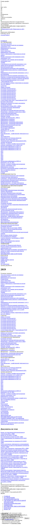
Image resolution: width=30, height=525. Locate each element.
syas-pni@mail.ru (5, 35)
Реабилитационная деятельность (9, 181)
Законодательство (5, 239)
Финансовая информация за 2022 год (11, 148)
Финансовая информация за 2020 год (11, 161)
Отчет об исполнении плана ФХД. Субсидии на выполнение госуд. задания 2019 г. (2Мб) (14, 456)
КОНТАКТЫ (7, 507)
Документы (4, 207)
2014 (2, 155)
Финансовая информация (8, 127)
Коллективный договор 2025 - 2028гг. (11, 106)
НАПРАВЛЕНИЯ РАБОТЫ (11, 499)
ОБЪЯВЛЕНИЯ (8, 505)
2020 (2, 159)
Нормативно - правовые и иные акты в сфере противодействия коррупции (13, 112)
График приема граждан (7, 259)
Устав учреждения (6, 51)
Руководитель (4, 49)
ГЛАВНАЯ (4, 40)
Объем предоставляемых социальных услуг (12, 65)
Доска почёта (4, 171)
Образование (4, 188)
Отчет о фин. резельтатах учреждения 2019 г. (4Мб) (15, 448)
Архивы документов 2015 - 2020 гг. (10, 117)
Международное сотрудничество (10, 222)
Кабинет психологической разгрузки (11, 125)
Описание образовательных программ (11, 193)
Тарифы (3, 62)
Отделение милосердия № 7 (8, 97)
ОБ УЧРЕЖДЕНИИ (9, 497)
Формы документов (6, 242)
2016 (2, 152)
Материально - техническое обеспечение (12, 122)
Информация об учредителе (8, 48)
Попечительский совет (7, 67)
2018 (2, 156)
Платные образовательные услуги (10, 214)
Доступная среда (5, 136)
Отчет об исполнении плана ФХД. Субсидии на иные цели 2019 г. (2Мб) (14, 459)
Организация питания (7, 126)
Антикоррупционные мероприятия (10, 107)
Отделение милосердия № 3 (8, 91)
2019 (2, 158)
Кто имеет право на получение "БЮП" (11, 227)
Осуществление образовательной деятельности (13, 180)
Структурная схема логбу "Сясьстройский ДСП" (14, 100)
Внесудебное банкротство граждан (10, 241)
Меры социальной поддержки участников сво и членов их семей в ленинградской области (14, 250)
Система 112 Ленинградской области (11, 245)
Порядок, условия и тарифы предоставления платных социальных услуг (13, 164)
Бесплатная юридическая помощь (10, 225)
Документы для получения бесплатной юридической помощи (11, 230)
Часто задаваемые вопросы (8, 169)
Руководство (4, 258)
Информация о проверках (8, 119)
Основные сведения (6, 43)
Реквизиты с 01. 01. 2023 (7, 162)
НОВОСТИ (4, 261)
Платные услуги (5, 252)
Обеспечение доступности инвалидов (11, 138)
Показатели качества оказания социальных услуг (14, 75)
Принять (27, 518)
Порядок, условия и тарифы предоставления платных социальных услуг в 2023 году (13, 144)
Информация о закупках (7, 167)
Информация (4, 256)
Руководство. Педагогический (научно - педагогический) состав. (11, 209)
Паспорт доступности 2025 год (9, 139)
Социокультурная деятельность (9, 177)
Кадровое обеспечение (7, 101)
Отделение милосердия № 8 (8, 98)
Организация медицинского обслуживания (12, 68)
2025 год (3, 132)
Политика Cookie (16, 523)
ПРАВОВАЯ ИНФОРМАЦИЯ (12, 503)
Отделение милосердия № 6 (8, 96)
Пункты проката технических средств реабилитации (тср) (11, 247)
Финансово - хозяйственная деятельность (12, 216)
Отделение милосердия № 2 (8, 90)
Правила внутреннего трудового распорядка (13, 103)
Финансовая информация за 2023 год (11, 146)
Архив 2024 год (5, 129)
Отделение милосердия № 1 (8, 88)
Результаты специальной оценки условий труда (14, 168)
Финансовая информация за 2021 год (11, 149)
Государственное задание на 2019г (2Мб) (12, 436)
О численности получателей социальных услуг (13, 64)
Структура (3, 85)
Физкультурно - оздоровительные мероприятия (13, 184)
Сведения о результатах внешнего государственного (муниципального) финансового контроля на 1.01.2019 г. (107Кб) (15, 480)
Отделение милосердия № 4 (8, 93)
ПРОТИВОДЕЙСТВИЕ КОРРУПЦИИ (11, 254)
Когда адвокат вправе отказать (9, 235)
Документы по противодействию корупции (13, 110)
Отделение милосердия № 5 (8, 94)
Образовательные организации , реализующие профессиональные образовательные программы (14, 198)
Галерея (3, 172)
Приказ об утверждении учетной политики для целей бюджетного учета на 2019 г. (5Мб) (13, 476)
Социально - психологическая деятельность (12, 178)
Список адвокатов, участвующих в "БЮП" (12, 238)
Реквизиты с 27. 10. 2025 (7, 130)
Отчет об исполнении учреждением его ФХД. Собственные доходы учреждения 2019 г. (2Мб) (14, 462)
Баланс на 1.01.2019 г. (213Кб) (9, 435)
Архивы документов (6, 142)
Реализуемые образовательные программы (12, 190)
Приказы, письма (5, 116)
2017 (2, 154)
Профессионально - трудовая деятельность (12, 183)
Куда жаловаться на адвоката (8, 236)
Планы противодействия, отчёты (10, 114)
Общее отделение (5, 87)
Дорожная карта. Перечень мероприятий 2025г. (13, 140)
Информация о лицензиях (8, 52)
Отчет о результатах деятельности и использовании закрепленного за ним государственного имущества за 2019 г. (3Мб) (15, 445)
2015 (2, 151)
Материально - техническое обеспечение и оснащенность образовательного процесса (12, 212)
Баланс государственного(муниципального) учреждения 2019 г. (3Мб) (13, 433)
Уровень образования (6, 191)
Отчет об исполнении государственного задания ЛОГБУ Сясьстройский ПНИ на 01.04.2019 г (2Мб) (15, 450)
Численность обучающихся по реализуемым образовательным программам (13, 195)
